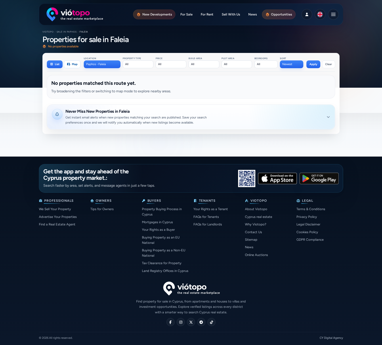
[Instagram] (181, 322)
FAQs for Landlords (207, 224)
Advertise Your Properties (58, 217)
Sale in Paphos (67, 31)
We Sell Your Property (55, 209)
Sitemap (251, 240)
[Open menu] (333, 14)
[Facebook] (170, 322)
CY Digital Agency (331, 337)
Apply (313, 64)
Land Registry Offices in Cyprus (165, 271)
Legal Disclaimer (308, 224)
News (249, 247)
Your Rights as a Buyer (158, 230)
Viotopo (47, 31)
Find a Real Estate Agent (57, 224)
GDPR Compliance (310, 240)
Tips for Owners (102, 209)
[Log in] (307, 14)
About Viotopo (256, 209)
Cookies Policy (307, 232)
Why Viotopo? (255, 224)
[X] (191, 322)
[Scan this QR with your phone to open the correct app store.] (246, 178)
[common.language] (320, 14)
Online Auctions (256, 255)
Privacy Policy (306, 217)
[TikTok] (211, 322)
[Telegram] (201, 322)
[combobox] (102, 64)
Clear (328, 64)
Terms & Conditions (310, 209)
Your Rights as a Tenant (210, 209)
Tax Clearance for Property (161, 263)
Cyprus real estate (258, 217)
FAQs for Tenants (206, 217)
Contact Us (253, 232)
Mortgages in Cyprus (157, 222)
